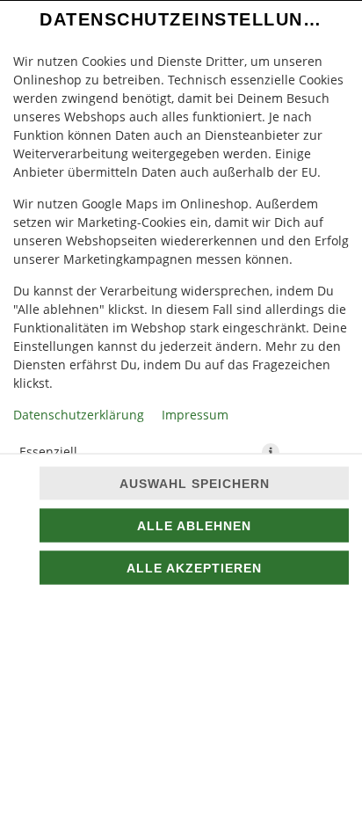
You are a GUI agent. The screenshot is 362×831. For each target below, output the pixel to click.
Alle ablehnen (194, 526)
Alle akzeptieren (194, 568)
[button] (270, 451)
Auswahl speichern (194, 484)
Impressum (195, 413)
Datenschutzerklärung (78, 413)
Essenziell (48, 450)
